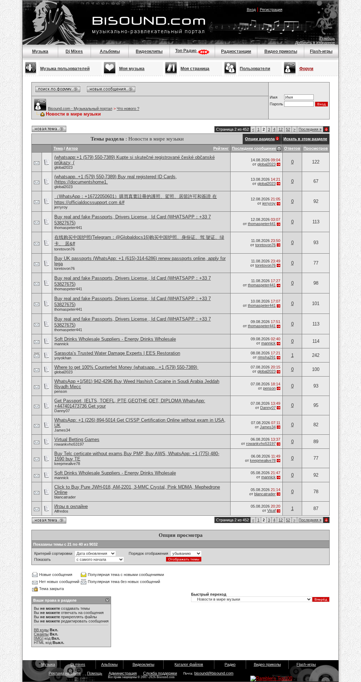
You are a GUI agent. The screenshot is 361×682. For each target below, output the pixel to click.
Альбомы (110, 51)
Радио (230, 664)
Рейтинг (221, 148)
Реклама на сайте (65, 673)
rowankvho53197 (69, 444)
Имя (273, 97)
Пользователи (255, 68)
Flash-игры (321, 51)
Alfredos (61, 511)
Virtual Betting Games (76, 439)
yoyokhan (62, 358)
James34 (62, 430)
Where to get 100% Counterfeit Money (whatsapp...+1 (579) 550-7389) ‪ (126, 367)
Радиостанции (236, 51)
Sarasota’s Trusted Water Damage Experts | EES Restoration (117, 353)
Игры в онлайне (71, 506)
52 (288, 129)
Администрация (123, 673)
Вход (251, 9)
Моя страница (194, 68)
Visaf (271, 510)
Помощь (327, 38)
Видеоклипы (149, 51)
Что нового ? (128, 108)
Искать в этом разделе (305, 139)
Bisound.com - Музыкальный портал (80, 108)
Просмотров (316, 148)
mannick (61, 344)
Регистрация (271, 9)
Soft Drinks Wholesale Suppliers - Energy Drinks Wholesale (115, 339)
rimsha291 (267, 357)
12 (281, 129)
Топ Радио (186, 50)
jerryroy (61, 207)
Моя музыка (132, 68)
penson (60, 391)
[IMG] (38, 638)
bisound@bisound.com (213, 673)
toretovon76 (64, 249)
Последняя (310, 129)
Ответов (292, 148)
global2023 (63, 167)
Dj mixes (78, 664)
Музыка (40, 51)
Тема (58, 148)
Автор (72, 148)
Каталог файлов (189, 664)
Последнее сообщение (254, 148)
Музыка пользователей (65, 68)
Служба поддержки (160, 673)
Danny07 (62, 411)
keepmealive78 (67, 463)
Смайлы (41, 634)
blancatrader (65, 497)
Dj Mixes (74, 51)
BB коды (41, 630)
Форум (306, 68)
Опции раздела (260, 139)
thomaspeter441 (68, 227)
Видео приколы (280, 51)
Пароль (276, 104)
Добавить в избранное (315, 43)
